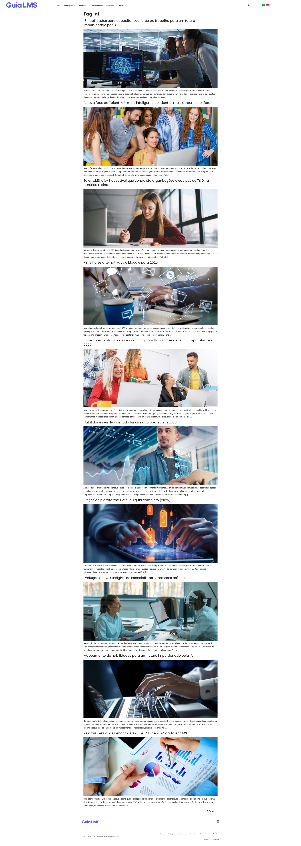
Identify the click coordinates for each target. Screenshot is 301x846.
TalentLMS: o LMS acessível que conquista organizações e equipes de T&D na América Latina (146, 182)
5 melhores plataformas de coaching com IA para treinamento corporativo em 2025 (148, 342)
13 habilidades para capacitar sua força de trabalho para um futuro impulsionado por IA (139, 22)
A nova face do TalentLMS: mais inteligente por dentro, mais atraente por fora (146, 102)
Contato (121, 6)
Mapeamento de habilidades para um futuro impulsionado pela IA (138, 655)
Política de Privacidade (211, 839)
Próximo (212, 811)
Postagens (68, 6)
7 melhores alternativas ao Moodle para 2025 (120, 262)
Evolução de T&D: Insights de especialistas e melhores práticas (134, 578)
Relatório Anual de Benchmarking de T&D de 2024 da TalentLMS (135, 733)
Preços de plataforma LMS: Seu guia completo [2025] (126, 500)
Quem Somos (97, 6)
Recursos (82, 6)
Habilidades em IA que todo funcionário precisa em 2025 (130, 422)
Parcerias (110, 6)
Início (58, 6)
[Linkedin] (218, 821)
